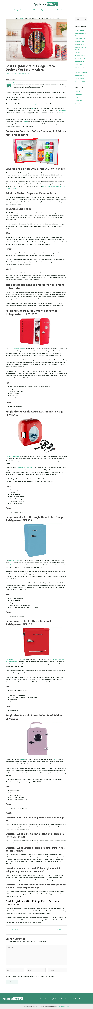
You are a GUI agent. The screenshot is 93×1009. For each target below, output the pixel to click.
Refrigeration (10, 73)
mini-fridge (22, 759)
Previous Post (13, 930)
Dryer (76, 97)
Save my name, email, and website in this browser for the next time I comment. (31, 976)
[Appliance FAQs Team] (9, 85)
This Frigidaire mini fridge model (15, 659)
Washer (77, 104)
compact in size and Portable (25, 467)
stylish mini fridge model (18, 349)
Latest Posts (12, 79)
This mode (55, 759)
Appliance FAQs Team (19, 82)
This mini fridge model (12, 456)
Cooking (77, 91)
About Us (43, 999)
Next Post (61, 930)
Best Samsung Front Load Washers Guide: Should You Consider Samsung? (81, 67)
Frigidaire (25, 122)
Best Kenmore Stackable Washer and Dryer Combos (80, 78)
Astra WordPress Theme (63, 1006)
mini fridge (62, 110)
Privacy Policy (52, 999)
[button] (23, 10)
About (7, 79)
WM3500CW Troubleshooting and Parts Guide (80, 55)
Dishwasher (78, 94)
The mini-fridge (14, 565)
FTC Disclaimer (78, 999)
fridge (33, 108)
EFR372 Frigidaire (13, 560)
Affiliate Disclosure (65, 999)
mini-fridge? (33, 104)
